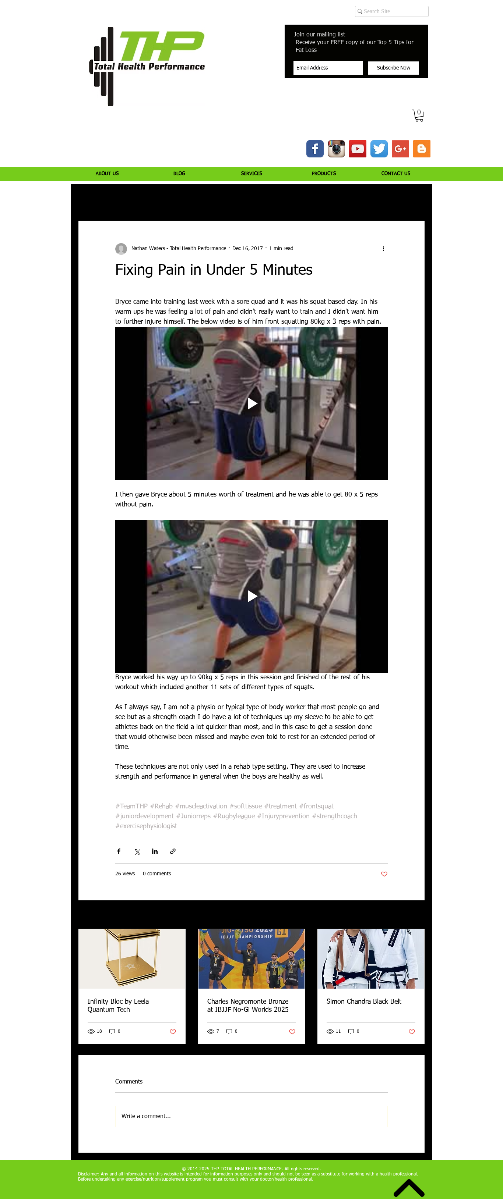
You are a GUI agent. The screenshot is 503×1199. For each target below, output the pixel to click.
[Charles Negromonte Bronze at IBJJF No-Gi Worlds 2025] (251, 959)
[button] (419, 116)
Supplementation (226, 198)
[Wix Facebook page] (315, 148)
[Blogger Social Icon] (421, 148)
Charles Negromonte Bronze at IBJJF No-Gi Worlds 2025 (248, 1006)
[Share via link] (172, 851)
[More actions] (383, 249)
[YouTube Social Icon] (357, 148)
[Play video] (251, 403)
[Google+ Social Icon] (400, 148)
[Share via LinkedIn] (154, 851)
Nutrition (183, 198)
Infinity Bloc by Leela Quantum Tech (118, 1006)
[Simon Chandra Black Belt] (371, 959)
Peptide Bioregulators (344, 198)
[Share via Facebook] (118, 851)
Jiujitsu (298, 198)
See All (417, 915)
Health (268, 198)
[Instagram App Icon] (336, 148)
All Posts (87, 198)
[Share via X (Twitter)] (136, 851)
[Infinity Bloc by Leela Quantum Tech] (132, 959)
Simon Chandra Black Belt (364, 1002)
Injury (119, 198)
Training (149, 198)
